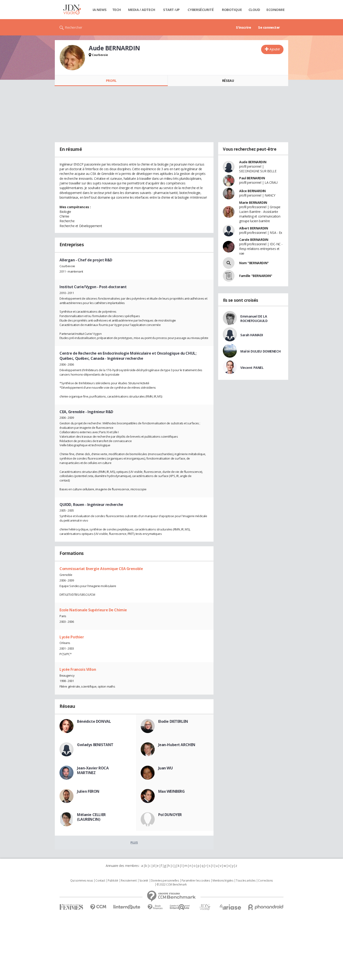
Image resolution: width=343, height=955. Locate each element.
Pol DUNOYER (170, 814)
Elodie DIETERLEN (173, 721)
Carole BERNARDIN (253, 239)
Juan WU (165, 768)
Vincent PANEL (252, 367)
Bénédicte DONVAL (94, 721)
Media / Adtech (141, 9)
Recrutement (128, 880)
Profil (111, 80)
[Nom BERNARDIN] (228, 263)
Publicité (113, 880)
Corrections (265, 880)
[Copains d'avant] (180, 907)
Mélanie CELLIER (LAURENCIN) (91, 817)
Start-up (171, 9)
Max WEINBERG (171, 791)
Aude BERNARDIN (252, 162)
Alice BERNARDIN (252, 191)
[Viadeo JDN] (205, 907)
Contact (100, 880)
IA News (100, 9)
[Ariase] (230, 907)
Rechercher (73, 27)
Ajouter (275, 49)
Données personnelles (165, 880)
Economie (275, 9)
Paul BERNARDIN (252, 178)
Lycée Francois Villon (78, 669)
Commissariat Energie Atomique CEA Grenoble (101, 568)
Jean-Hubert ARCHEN (176, 744)
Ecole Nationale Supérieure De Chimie (93, 609)
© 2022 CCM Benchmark (172, 884)
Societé (143, 880)
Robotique (232, 9)
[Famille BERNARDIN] (228, 276)
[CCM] (98, 907)
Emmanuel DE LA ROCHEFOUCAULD (254, 318)
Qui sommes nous (81, 880)
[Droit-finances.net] (155, 907)
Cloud (254, 9)
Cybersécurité (201, 9)
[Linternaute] (126, 907)
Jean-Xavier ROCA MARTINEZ (92, 770)
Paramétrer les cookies (196, 880)
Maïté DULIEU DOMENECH (260, 351)
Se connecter (269, 27)
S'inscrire (243, 27)
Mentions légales (223, 880)
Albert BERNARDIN (253, 228)
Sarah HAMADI (251, 335)
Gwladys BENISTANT (95, 744)
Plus (134, 842)
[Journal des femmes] (71, 907)
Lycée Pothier (72, 637)
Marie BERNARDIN (253, 202)
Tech (116, 9)
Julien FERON (88, 791)
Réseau (228, 80)
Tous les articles (246, 880)
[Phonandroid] (266, 907)
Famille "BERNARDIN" (255, 275)
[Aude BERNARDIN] (72, 57)
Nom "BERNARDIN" (254, 263)
